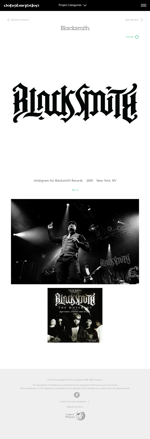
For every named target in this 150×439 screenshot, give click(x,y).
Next (132, 20)
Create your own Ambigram (73, 401)
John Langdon (21, 6)
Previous (20, 20)
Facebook (77, 395)
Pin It (75, 190)
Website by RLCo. (75, 407)
